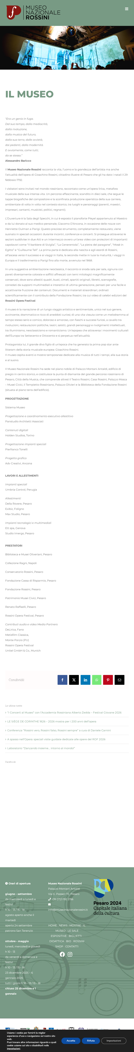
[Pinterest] (108, 680)
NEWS (63, 925)
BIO (68, 941)
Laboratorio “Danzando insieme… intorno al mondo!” (41, 748)
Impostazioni (114, 1040)
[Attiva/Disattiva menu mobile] (127, 9)
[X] (74, 680)
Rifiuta (91, 1040)
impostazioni (13, 1048)
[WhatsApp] (96, 680)
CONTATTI (72, 946)
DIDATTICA (56, 941)
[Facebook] (62, 680)
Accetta (71, 1040)
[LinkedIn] (85, 680)
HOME (52, 925)
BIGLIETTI (75, 936)
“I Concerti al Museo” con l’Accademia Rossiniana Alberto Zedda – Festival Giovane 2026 (64, 712)
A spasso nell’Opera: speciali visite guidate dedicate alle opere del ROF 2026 (56, 739)
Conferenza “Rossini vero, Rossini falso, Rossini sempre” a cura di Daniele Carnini (59, 730)
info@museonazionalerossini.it (68, 909)
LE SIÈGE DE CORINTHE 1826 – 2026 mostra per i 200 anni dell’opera (51, 721)
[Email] (119, 680)
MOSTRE (75, 925)
